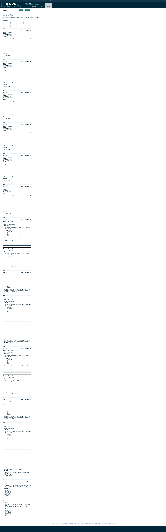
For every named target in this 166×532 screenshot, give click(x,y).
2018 (10, 23)
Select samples (27, 10)
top (30, 28)
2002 (23, 23)
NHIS (26, 3)
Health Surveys (44, 0)
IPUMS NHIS (2, 2)
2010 (16, 26)
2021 (3, 25)
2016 (10, 25)
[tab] (3, 17)
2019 (10, 22)
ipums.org (49, 0)
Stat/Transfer (87, 523)
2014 (16, 22)
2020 (3, 26)
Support (41, 6)
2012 (16, 24)
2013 (16, 23)
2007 (23, 22)
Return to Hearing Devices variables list (8, 15)
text (28, 30)
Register (39, 0)
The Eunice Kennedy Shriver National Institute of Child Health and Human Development (70, 523)
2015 (10, 26)
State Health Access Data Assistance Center (97, 523)
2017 (10, 24)
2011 (16, 25)
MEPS (30, 3)
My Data (36, 6)
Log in (37, 0)
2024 (3, 22)
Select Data (31, 6)
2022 (3, 24)
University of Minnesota (111, 523)
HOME (26, 6)
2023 (3, 23)
